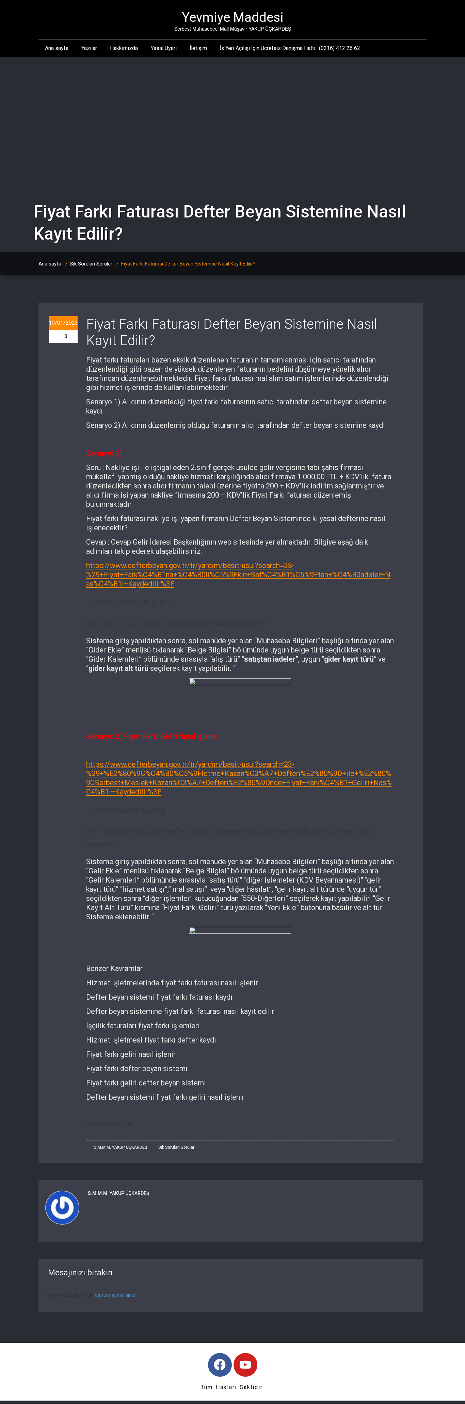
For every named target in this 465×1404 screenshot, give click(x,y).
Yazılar (89, 48)
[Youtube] (245, 1365)
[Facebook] (220, 1365)
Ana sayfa (56, 48)
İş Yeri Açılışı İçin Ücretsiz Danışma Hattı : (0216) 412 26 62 (290, 48)
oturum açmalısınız (115, 1294)
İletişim (198, 48)
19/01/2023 (63, 323)
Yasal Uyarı (164, 48)
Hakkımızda (124, 48)
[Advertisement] (232, 108)
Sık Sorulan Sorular (91, 264)
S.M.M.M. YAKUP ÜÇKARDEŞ (120, 1147)
